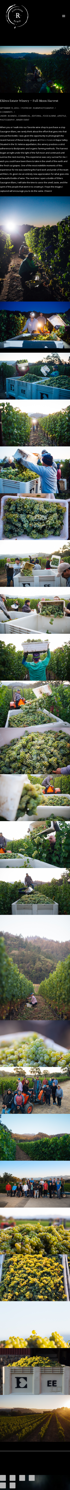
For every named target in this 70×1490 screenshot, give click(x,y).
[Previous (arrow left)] (3, 1485)
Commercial (24, 116)
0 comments (6, 112)
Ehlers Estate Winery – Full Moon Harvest (29, 101)
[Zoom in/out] (32, 1478)
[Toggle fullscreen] (22, 1478)
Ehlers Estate (46, 140)
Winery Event (22, 119)
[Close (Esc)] (3, 1478)
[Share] (12, 1478)
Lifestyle (61, 116)
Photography (7, 119)
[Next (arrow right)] (12, 1485)
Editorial (37, 116)
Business (12, 116)
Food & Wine (49, 116)
